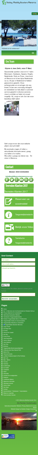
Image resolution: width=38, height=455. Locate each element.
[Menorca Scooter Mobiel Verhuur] (19, 2)
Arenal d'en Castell (8, 332)
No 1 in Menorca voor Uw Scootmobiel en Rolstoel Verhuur (19, 311)
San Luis (5, 358)
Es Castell (6, 367)
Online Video (6, 385)
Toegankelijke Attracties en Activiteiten (13, 322)
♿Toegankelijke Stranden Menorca (12, 324)
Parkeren (5, 377)
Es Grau (5, 330)
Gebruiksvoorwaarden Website (11, 315)
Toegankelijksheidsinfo (24, 214)
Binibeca (5, 346)
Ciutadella (6, 369)
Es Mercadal (6, 365)
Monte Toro (6, 352)
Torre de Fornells (7, 354)
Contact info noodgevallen (10, 375)
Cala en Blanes (7, 340)
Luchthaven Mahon (8, 379)
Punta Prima (6, 336)
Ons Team (6, 387)
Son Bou (5, 334)
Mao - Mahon (6, 360)
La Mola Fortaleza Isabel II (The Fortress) (14, 356)
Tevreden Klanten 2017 (16, 191)
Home (5, 309)
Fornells (5, 362)
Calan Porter (6, 326)
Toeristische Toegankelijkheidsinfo (12, 317)
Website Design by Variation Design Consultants (24, 409)
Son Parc (5, 344)
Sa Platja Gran (7, 328)
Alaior (5, 371)
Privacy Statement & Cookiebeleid (12, 313)
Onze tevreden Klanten (9, 395)
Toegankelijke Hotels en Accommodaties (14, 321)
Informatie (6, 373)
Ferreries (5, 364)
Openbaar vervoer (8, 383)
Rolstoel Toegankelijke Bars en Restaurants (15, 319)
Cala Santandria (7, 338)
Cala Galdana (7, 342)
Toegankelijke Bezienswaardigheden (13, 348)
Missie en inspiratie (8, 393)
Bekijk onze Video (24, 226)
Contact (5, 389)
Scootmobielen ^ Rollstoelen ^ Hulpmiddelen (15, 391)
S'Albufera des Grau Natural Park (12, 350)
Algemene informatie (8, 381)
